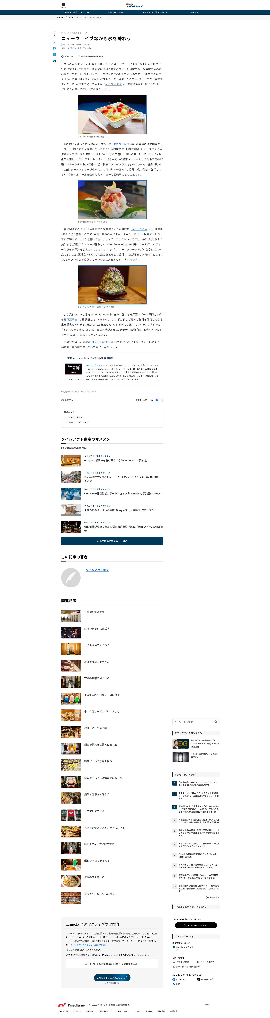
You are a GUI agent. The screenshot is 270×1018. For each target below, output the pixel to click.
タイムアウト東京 (94, 365)
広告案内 (89, 1011)
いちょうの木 (139, 229)
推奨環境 (173, 1011)
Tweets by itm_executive (186, 918)
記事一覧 (194, 12)
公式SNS (77, 1011)
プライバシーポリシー (122, 1011)
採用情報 (161, 1011)
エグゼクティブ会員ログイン (155, 12)
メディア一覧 (63, 1011)
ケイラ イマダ (113, 84)
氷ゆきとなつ (121, 144)
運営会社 (149, 1011)
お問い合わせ (103, 1011)
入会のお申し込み (115, 12)
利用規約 (207, 1004)
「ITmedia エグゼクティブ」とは (75, 12)
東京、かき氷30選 (102, 342)
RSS (138, 1011)
